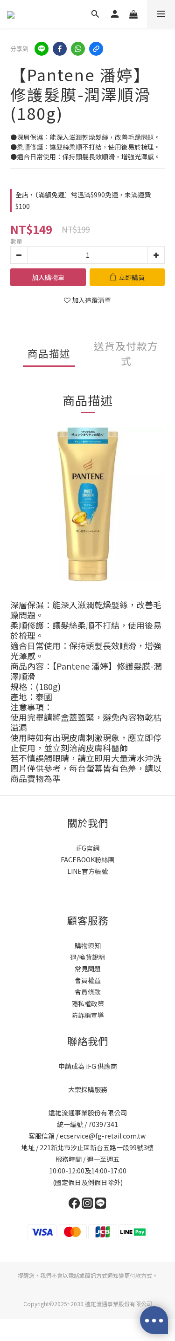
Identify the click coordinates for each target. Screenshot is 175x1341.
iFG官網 (87, 848)
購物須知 (88, 945)
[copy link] (96, 49)
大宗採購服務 (87, 1089)
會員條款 (88, 991)
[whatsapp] (78, 49)
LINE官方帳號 (87, 871)
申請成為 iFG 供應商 (87, 1066)
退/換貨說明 (87, 957)
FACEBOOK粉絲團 (87, 859)
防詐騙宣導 (87, 1015)
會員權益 (88, 980)
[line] (42, 49)
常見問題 (88, 968)
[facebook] (60, 49)
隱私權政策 (87, 1003)
